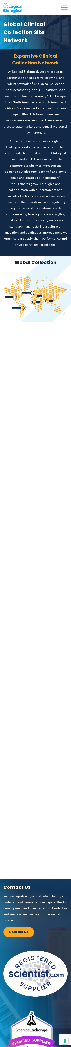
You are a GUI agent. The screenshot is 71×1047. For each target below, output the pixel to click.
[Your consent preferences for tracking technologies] (65, 1041)
